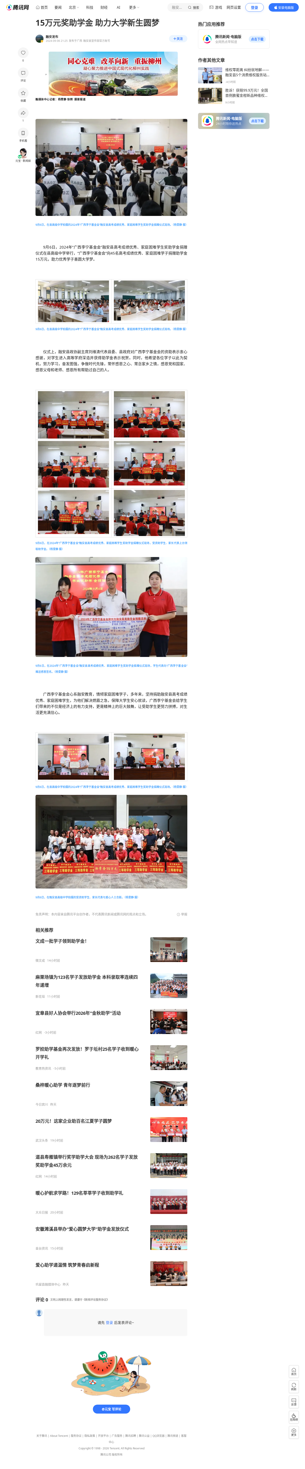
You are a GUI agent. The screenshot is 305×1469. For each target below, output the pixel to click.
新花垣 (40, 996)
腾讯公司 (105, 1454)
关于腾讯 (41, 1436)
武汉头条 (42, 1140)
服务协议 (76, 1436)
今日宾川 (42, 1104)
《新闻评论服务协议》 (95, 1300)
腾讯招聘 (130, 1436)
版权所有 (117, 1454)
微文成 (40, 960)
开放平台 (103, 1436)
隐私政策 (89, 1436)
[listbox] (111, 1107)
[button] (257, 39)
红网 (39, 1032)
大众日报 (42, 1212)
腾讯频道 (172, 1436)
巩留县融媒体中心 (48, 1284)
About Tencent (59, 1436)
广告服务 (117, 1436)
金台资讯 (42, 1248)
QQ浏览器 (158, 1436)
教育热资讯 (43, 1068)
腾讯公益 (144, 1436)
